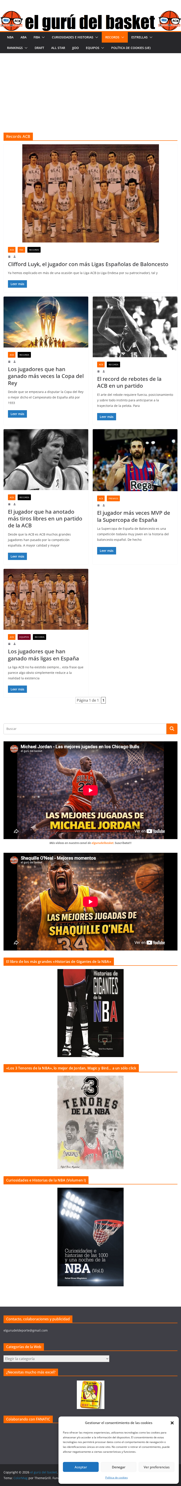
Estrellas (139, 37)
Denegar (118, 1467)
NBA (10, 37)
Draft (39, 48)
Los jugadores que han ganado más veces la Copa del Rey (46, 375)
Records (112, 37)
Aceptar (81, 1467)
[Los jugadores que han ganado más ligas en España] (46, 599)
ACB (12, 249)
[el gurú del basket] (90, 13)
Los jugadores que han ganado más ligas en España (43, 655)
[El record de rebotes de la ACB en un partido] (135, 327)
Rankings (15, 48)
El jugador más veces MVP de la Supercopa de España (133, 516)
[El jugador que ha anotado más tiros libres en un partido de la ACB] (46, 459)
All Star (58, 48)
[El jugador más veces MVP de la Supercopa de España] (135, 460)
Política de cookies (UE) (131, 48)
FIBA (37, 37)
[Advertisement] (90, 86)
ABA (23, 37)
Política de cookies (116, 1477)
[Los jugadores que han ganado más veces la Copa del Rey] (46, 322)
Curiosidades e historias (72, 37)
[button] (172, 1423)
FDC (21, 249)
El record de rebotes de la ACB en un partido (129, 382)
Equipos (92, 48)
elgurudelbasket (102, 843)
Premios (113, 498)
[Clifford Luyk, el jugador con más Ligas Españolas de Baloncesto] (90, 193)
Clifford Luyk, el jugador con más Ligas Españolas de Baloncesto (88, 264)
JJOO (75, 48)
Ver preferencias (157, 1467)
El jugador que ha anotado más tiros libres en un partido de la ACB (45, 518)
